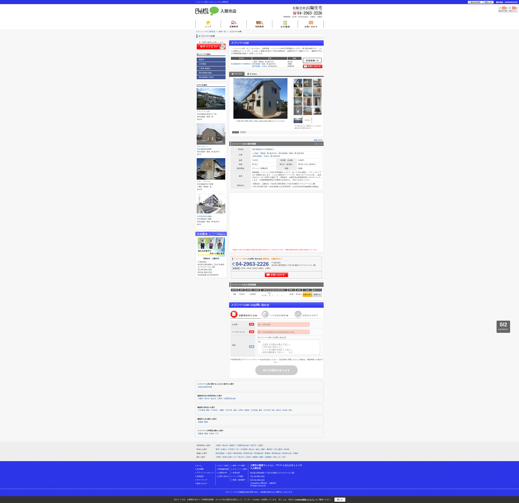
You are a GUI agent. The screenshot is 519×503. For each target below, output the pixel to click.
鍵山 (258, 449)
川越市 (200, 399)
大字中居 (266, 410)
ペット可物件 (238, 476)
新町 (260, 410)
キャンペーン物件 (240, 469)
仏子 (217, 434)
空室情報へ (311, 60)
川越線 (295, 453)
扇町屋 (269, 449)
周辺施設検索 (223, 469)
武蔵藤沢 (268, 457)
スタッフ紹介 (223, 466)
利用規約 (235, 359)
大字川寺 (228, 410)
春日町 (286, 449)
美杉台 (278, 410)
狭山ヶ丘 (277, 457)
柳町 (208, 410)
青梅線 (267, 453)
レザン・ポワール (203, 181)
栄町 (235, 410)
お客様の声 (222, 473)
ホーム (199, 466)
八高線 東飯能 (204, 68)
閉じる (339, 499)
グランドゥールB (203, 111)
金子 (284, 457)
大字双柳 (244, 64)
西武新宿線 (237, 453)
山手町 (240, 410)
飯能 (263, 64)
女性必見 (236, 473)
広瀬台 (223, 449)
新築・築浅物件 (239, 480)
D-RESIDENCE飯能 (204, 216)
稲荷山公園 (227, 457)
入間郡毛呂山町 (229, 399)
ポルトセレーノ (202, 146)
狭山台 (251, 449)
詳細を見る (307, 294)
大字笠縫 (254, 410)
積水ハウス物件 (239, 466)
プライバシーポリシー (251, 359)
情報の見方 (318, 140)
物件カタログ (202, 483)
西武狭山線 (276, 453)
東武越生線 (258, 453)
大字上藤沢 (278, 449)
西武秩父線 (248, 453)
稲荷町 (246, 410)
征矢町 (285, 410)
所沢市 (207, 399)
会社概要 (200, 469)
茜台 (290, 410)
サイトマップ (202, 480)
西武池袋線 (256, 64)
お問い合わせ (223, 476)
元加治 (264, 66)
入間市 (219, 399)
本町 (273, 410)
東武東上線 (286, 453)
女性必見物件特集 (205, 387)
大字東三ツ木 (233, 449)
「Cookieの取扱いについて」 (304, 500)
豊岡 (217, 449)
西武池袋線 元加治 (206, 77)
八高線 (254, 62)
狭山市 (213, 399)
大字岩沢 (214, 410)
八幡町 (221, 410)
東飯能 (261, 62)
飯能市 (238, 64)
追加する (317, 294)
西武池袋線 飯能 (205, 73)
